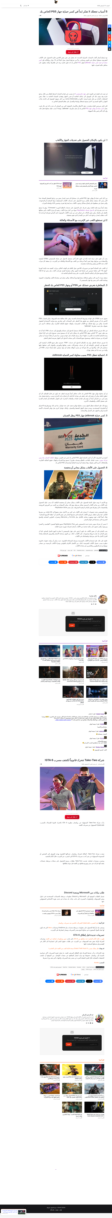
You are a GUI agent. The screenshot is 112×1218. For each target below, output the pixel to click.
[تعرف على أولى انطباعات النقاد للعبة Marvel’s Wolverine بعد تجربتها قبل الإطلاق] (73, 692)
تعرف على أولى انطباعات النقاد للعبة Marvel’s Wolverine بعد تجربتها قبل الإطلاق (75, 701)
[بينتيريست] (109, 36)
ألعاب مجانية (70, 550)
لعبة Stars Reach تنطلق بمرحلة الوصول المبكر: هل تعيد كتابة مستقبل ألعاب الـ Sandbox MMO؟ (50, 660)
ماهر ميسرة (93, 596)
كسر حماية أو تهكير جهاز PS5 (95, 108)
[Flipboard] (62, 556)
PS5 (79, 62)
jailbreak (88, 62)
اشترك (71, 625)
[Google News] (76, 555)
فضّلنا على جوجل (72, 52)
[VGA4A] (56, 2)
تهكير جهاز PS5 (63, 550)
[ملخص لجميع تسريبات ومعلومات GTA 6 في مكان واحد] (73, 651)
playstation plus (89, 550)
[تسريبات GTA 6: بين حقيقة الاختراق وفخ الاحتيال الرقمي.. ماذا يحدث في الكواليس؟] (96, 651)
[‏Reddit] (109, 39)
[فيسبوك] (109, 26)
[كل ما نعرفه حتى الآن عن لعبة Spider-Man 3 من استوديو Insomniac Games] (73, 672)
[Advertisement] (73, 80)
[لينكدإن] (92, 604)
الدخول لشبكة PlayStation (85, 210)
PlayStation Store (80, 550)
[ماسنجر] (109, 45)
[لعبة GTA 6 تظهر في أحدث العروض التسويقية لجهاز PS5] (67, 185)
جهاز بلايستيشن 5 (80, 94)
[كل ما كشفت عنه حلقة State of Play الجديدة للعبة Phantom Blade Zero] (96, 672)
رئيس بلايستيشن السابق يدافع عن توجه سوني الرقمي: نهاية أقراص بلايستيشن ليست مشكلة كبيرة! (86, 186)
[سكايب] (109, 42)
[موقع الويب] (96, 604)
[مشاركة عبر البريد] (109, 49)
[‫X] (94, 604)
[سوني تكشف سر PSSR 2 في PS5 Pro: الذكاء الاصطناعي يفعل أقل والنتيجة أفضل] (96, 692)
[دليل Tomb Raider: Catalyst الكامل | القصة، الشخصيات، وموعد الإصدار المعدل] (49, 672)
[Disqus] (73, 731)
